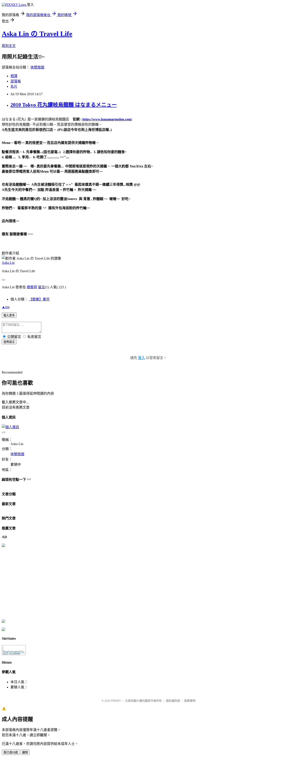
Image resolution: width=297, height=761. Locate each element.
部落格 (15, 81)
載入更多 (9, 315)
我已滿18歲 (10, 752)
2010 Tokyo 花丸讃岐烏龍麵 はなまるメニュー (63, 105)
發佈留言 (9, 342)
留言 (41, 287)
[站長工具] (14, 654)
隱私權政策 (173, 700)
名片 (13, 86)
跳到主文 (9, 46)
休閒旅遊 (37, 67)
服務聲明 (189, 700)
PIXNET (116, 700)
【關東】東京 (39, 299)
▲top (6, 307)
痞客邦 (32, 287)
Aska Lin (8, 262)
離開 (25, 752)
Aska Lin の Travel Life (37, 34)
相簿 (13, 76)
